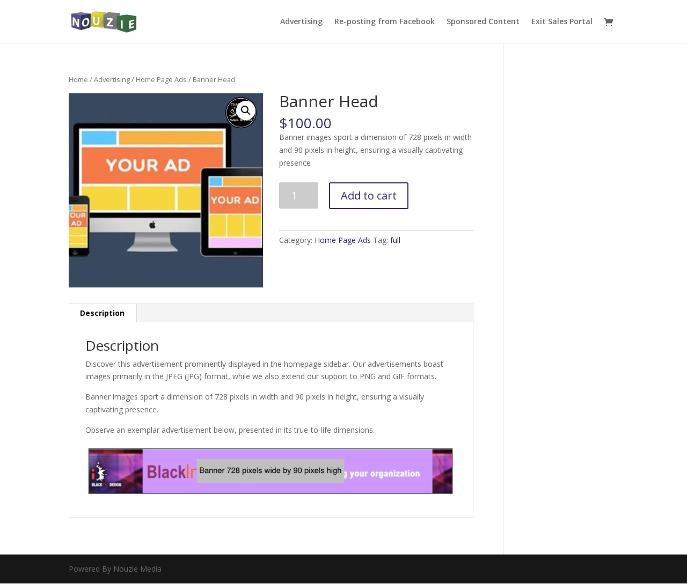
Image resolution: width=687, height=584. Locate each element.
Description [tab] (102, 313)
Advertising (301, 22)
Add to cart (369, 195)
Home (78, 79)
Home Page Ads (161, 79)
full (395, 240)
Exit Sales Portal (562, 22)
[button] (245, 110)
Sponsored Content (483, 22)
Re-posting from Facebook (384, 22)
